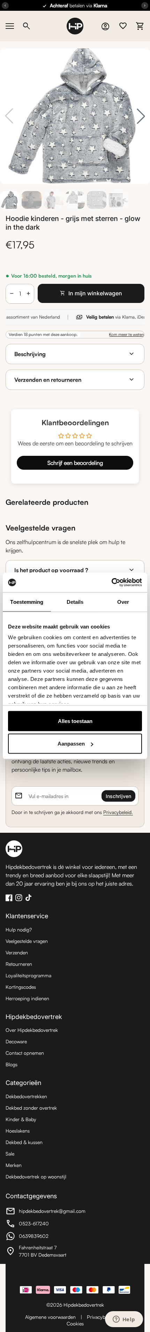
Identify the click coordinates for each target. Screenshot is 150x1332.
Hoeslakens (18, 1131)
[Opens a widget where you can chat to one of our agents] (124, 1320)
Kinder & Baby (21, 1119)
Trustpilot (75, 1274)
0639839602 (44, 1237)
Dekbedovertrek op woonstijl (36, 1176)
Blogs (11, 1064)
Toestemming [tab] (26, 602)
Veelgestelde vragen (27, 941)
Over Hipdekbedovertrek (32, 1030)
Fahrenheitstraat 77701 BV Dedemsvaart (44, 1251)
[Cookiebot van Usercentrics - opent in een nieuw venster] (111, 582)
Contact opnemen (25, 1053)
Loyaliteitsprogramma (28, 975)
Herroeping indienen (27, 998)
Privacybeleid (101, 1317)
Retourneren (19, 964)
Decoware (16, 1041)
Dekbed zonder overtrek (31, 1108)
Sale (10, 1154)
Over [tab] (123, 602)
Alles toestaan (75, 721)
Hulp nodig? (19, 929)
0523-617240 (44, 1224)
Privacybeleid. (118, 812)
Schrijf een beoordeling (75, 462)
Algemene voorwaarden (50, 1317)
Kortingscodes (21, 987)
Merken (14, 1165)
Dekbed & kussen (24, 1142)
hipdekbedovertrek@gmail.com (45, 1212)
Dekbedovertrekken (26, 1096)
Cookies (75, 1323)
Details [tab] (75, 602)
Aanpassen (71, 744)
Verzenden (17, 952)
